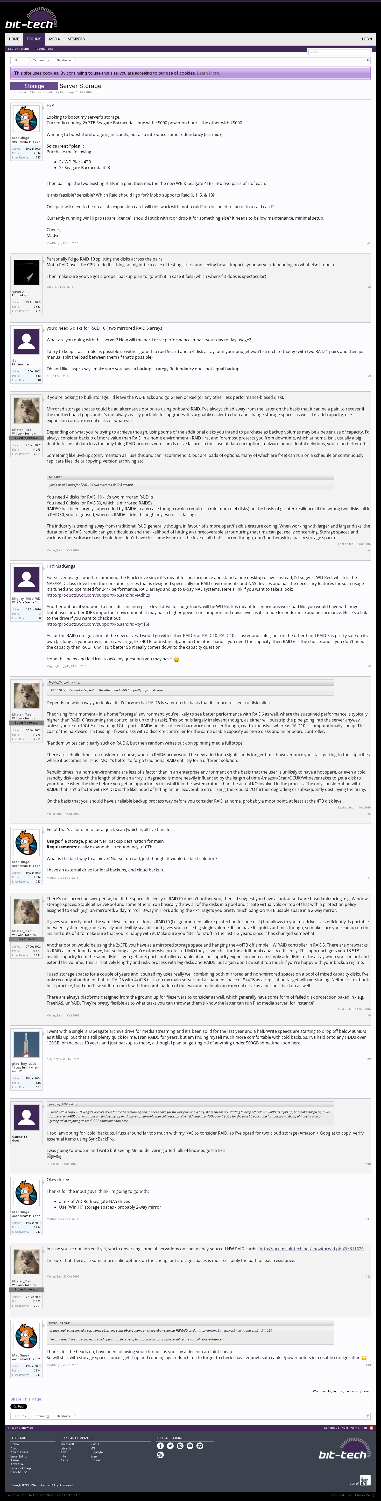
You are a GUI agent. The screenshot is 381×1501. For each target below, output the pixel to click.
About (14, 1448)
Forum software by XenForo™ (43, 1495)
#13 (368, 1365)
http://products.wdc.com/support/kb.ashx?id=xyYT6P (99, 624)
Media (54, 39)
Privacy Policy (365, 1495)
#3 (369, 376)
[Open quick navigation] (367, 60)
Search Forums (19, 48)
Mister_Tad (21, 430)
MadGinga (67, 92)
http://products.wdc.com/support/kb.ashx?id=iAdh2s (98, 595)
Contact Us (331, 1428)
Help (345, 1428)
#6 (369, 814)
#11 (368, 1219)
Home (14, 39)
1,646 (37, 1082)
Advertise (17, 1464)
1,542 (37, 375)
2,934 (37, 153)
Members (76, 39)
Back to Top (18, 1472)
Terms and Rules (340, 1495)
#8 (369, 1015)
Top (364, 1428)
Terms (15, 1460)
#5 (369, 666)
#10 (368, 1164)
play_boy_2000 (24, 1064)
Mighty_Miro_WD (26, 599)
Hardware (37, 92)
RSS (371, 1428)
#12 (368, 1276)
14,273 (36, 449)
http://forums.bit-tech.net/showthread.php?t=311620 (312, 1249)
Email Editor (18, 1456)
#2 (369, 286)
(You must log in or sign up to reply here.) (342, 1391)
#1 (369, 243)
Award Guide (19, 1452)
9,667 (37, 306)
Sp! (15, 361)
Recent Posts (44, 48)
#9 (369, 1059)
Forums (34, 39)
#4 (369, 550)
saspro (18, 291)
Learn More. (208, 73)
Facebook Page (20, 1468)
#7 (369, 877)
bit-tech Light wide (20, 1428)
